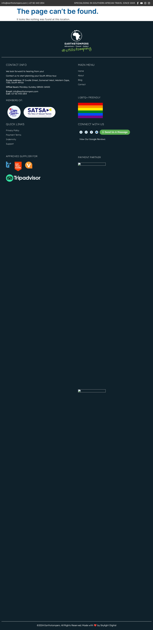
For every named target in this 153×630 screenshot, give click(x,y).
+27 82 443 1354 (36, 3)
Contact (82, 84)
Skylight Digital (108, 625)
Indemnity (11, 139)
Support (10, 143)
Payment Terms (13, 135)
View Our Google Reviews (92, 139)
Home (81, 71)
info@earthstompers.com (14, 3)
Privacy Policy (12, 130)
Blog (80, 80)
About (81, 75)
